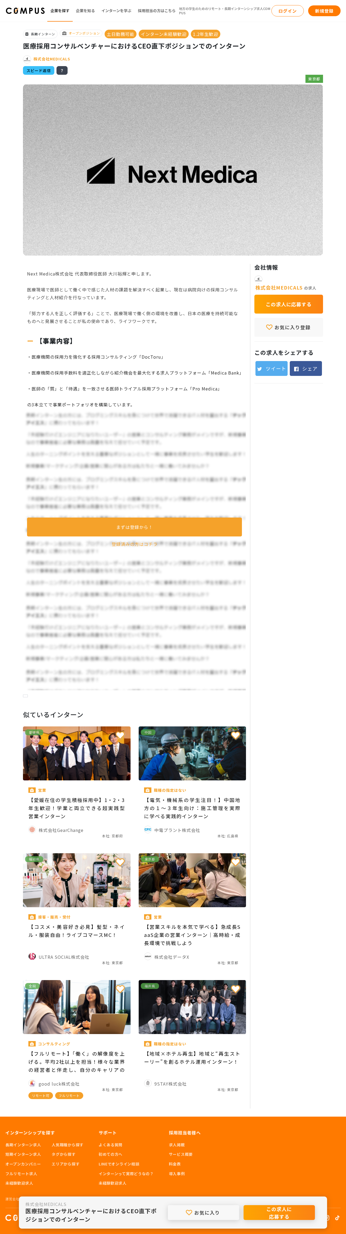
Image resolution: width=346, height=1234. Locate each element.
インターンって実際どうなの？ (126, 1173)
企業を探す (60, 10)
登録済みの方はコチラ (135, 544)
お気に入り (206, 1212)
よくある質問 (110, 1144)
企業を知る (85, 10)
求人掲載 (177, 1144)
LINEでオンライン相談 (119, 1164)
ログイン (287, 11)
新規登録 (324, 11)
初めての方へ (110, 1154)
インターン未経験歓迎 (164, 34)
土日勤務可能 (120, 34)
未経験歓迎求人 (19, 1183)
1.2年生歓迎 (205, 34)
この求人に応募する (279, 1212)
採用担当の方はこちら (157, 10)
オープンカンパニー (23, 1164)
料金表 (175, 1164)
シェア (309, 368)
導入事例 (177, 1173)
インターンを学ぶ (116, 10)
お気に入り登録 (292, 327)
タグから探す (63, 1154)
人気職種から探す (68, 1144)
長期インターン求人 (23, 1144)
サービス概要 (181, 1154)
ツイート (275, 368)
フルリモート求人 (21, 1173)
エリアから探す (65, 1164)
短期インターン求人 (23, 1154)
